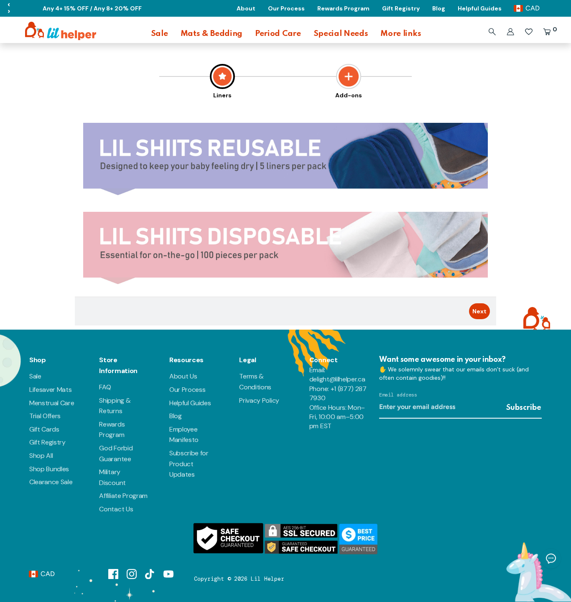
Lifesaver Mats (50, 389)
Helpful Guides (190, 403)
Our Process (187, 389)
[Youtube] (168, 573)
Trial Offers (45, 415)
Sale (159, 34)
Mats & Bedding (212, 34)
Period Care (278, 34)
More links (400, 34)
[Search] (492, 32)
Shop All (41, 455)
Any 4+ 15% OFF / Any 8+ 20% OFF (92, 8)
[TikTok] (150, 573)
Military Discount (112, 477)
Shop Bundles (49, 469)
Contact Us (116, 509)
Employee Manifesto (184, 435)
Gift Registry (47, 442)
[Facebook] (113, 573)
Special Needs (341, 34)
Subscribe (523, 407)
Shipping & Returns (114, 406)
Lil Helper (267, 578)
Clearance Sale (51, 482)
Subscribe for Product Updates (189, 464)
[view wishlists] (529, 32)
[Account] (510, 32)
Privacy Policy (259, 400)
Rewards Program (112, 429)
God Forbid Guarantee (116, 453)
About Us (183, 376)
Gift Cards (44, 429)
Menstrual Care (51, 403)
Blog (175, 415)
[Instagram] (132, 573)
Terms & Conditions (255, 381)
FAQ (105, 387)
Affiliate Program (123, 495)
